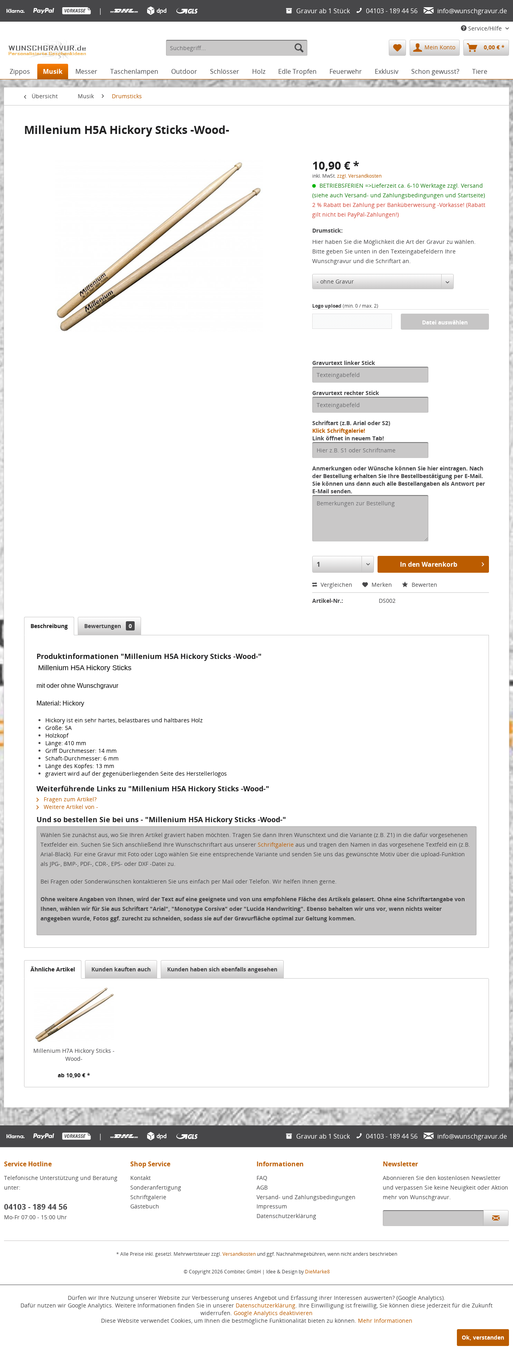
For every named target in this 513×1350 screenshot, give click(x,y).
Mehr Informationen (385, 1320)
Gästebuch (144, 1206)
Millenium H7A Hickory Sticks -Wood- (74, 1054)
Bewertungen (108, 626)
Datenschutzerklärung (286, 1216)
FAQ (261, 1178)
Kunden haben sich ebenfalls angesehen (222, 969)
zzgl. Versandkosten (359, 175)
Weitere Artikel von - (70, 807)
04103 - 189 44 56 (35, 1207)
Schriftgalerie (276, 844)
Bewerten (423, 584)
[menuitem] (236, 48)
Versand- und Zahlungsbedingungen (305, 1197)
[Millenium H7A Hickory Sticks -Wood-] (74, 1015)
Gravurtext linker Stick (343, 363)
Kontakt (140, 1178)
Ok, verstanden (483, 1337)
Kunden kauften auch (121, 969)
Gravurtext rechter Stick (345, 393)
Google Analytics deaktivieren (273, 1313)
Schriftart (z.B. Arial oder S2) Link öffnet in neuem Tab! (351, 430)
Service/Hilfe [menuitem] (485, 28)
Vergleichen (335, 584)
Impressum (271, 1206)
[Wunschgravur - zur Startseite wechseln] (47, 50)
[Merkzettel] (397, 48)
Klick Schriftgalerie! (338, 430)
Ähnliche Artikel (52, 969)
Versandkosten (239, 1254)
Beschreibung (49, 626)
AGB (262, 1187)
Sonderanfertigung (155, 1187)
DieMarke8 (317, 1271)
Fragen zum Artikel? (69, 799)
